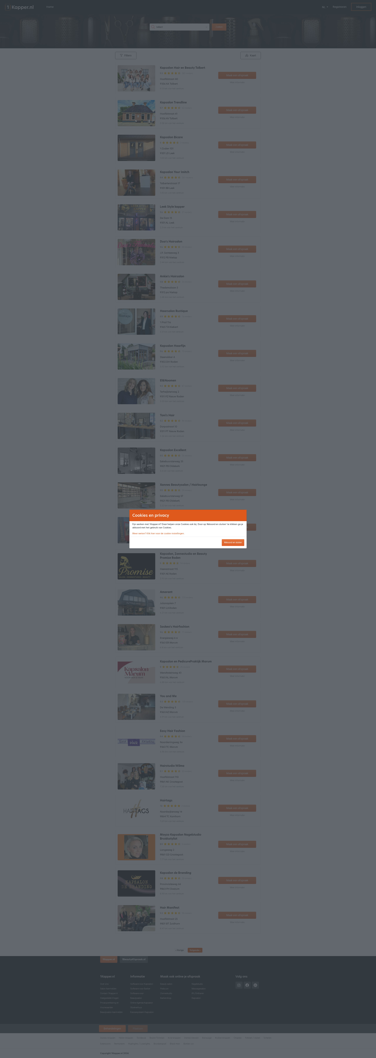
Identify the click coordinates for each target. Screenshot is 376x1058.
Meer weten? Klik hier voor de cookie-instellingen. (158, 533)
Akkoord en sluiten (233, 542)
